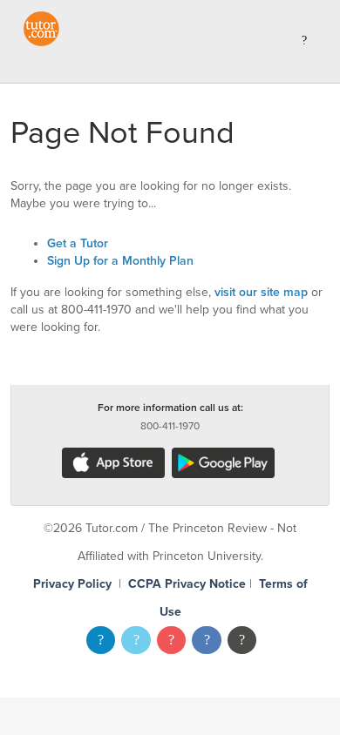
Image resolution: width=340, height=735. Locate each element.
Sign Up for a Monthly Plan (120, 260)
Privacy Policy (72, 584)
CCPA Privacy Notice (187, 584)
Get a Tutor (77, 243)
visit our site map (261, 292)
